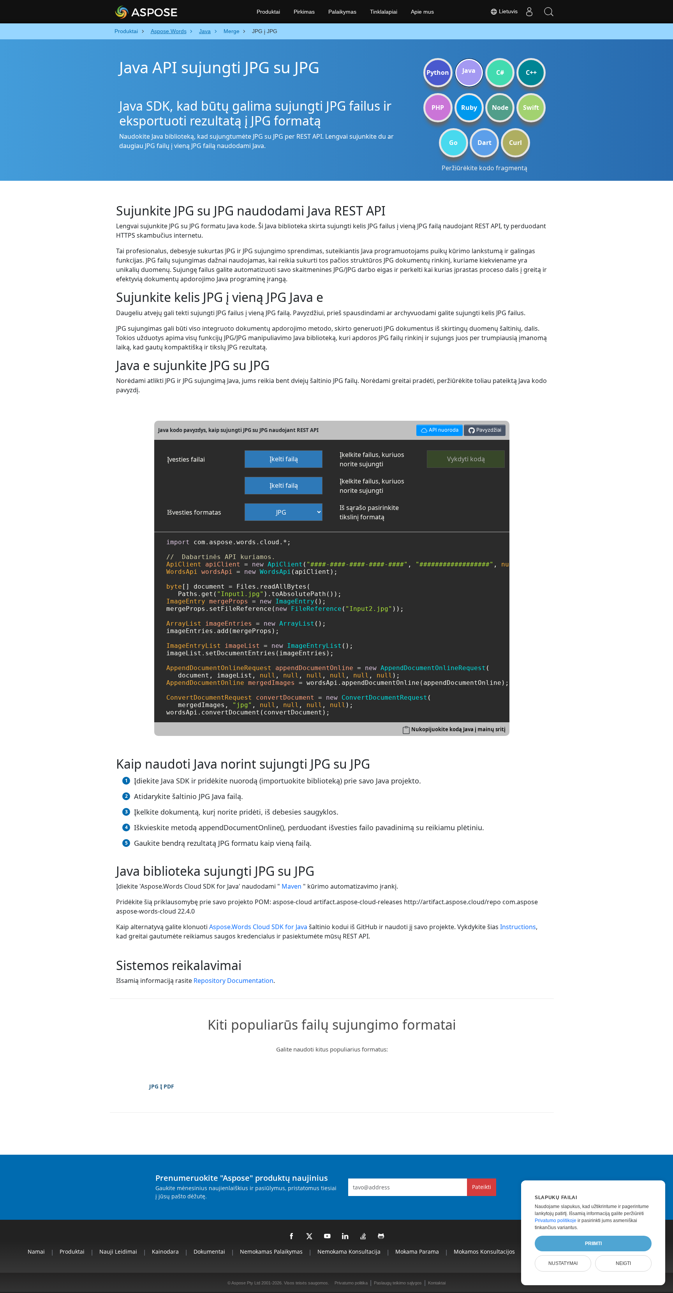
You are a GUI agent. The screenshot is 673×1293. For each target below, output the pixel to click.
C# (500, 72)
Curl (515, 142)
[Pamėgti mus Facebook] (292, 1236)
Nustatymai (563, 1263)
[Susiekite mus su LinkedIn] (345, 1236)
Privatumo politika (351, 1283)
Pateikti (481, 1187)
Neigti (623, 1263)
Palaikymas (342, 12)
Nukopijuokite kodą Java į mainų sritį (458, 729)
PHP (438, 107)
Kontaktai (437, 1283)
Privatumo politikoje (555, 1220)
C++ (531, 72)
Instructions (518, 927)
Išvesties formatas (194, 512)
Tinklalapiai (383, 12)
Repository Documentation (233, 980)
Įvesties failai (186, 459)
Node (500, 107)
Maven (291, 886)
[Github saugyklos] (381, 1236)
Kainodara (165, 1251)
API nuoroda (437, 429)
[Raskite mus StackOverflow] (363, 1236)
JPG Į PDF (161, 1086)
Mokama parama (417, 1251)
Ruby (469, 107)
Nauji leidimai (118, 1251)
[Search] (548, 11)
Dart (484, 142)
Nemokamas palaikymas (271, 1251)
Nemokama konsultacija (349, 1251)
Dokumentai (209, 1251)
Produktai (268, 12)
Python (437, 72)
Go (453, 142)
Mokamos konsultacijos (484, 1251)
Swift (531, 107)
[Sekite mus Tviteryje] (310, 1236)
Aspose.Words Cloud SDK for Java (258, 927)
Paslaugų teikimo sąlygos (398, 1283)
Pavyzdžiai (488, 430)
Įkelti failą (284, 459)
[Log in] (529, 11)
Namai (36, 1251)
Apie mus (422, 12)
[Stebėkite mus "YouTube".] (327, 1236)
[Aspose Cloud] (167, 11)
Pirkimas (304, 12)
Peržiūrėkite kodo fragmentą (484, 168)
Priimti (593, 1243)
